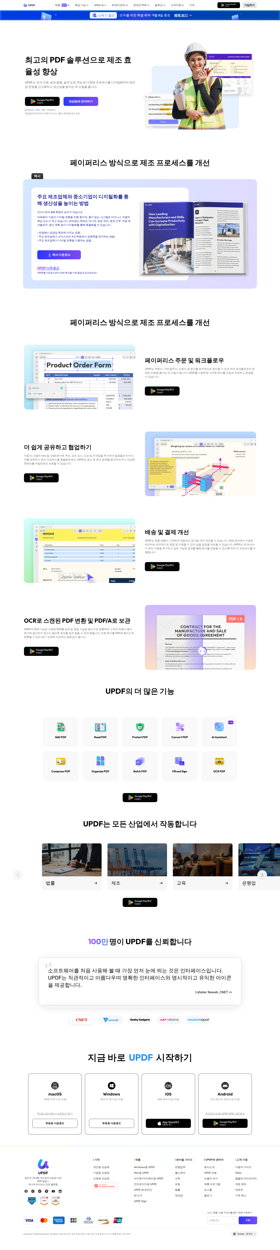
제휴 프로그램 (212, 1184)
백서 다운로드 (61, 255)
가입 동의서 (100, 1234)
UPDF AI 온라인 (143, 1189)
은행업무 (180, 1167)
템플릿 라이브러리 (246, 1178)
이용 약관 (90, 1234)
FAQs (238, 1172)
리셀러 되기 (211, 1178)
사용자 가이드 (243, 1167)
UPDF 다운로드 (48, 268)
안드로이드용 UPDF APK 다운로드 (225, 1113)
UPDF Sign (140, 1201)
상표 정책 (126, 1234)
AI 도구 (138, 1195)
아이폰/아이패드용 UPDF (148, 1178)
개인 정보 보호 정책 (75, 1234)
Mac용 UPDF (141, 1172)
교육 (177, 1178)
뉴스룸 (208, 1189)
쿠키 (109, 1234)
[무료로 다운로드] (228, 5)
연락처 (239, 1189)
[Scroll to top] (273, 1242)
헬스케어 (180, 1172)
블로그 (208, 1195)
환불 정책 (116, 1234)
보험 (177, 1184)
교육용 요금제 (101, 1178)
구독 (248, 1220)
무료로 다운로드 (228, 5)
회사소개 (209, 1167)
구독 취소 (240, 1195)
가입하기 (249, 5)
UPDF (31, 5)
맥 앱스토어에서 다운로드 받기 (55, 1113)
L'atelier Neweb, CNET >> (213, 992)
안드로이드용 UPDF (145, 1184)
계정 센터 (240, 1184)
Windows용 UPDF (144, 1167)
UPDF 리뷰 (210, 1172)
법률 (177, 1189)
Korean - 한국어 (245, 1234)
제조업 (179, 1195)
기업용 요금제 (101, 1172)
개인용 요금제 (101, 1167)
